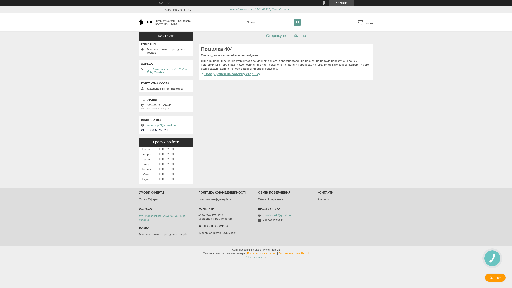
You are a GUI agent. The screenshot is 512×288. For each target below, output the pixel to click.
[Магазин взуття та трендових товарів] (146, 22)
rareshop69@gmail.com (162, 125)
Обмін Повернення (270, 199)
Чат (498, 277)
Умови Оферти (149, 199)
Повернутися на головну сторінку (232, 74)
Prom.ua (275, 249)
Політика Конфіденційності (215, 199)
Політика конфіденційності (293, 253)
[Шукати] (297, 22)
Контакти (323, 199)
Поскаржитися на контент (262, 253)
